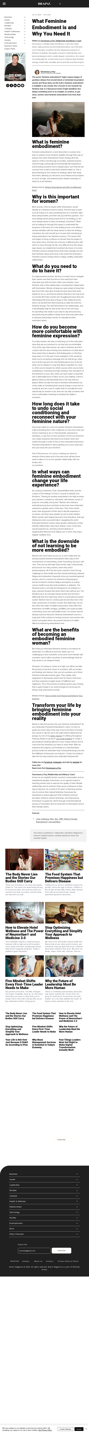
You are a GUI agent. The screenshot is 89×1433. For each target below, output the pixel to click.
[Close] (86, 1429)
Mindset (7, 26)
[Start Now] (24, 887)
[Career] (25, 20)
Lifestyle (8, 29)
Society (7, 40)
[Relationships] (25, 34)
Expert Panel (9, 49)
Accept (78, 1429)
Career (7, 20)
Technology (9, 37)
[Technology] (25, 37)
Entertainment (10, 43)
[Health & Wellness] (25, 31)
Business (8, 17)
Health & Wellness (12, 31)
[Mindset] (25, 25)
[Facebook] (11, 85)
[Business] (25, 17)
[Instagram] (7, 85)
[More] (77, 1117)
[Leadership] (25, 22)
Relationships (10, 34)
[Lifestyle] (25, 28)
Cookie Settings (65, 1429)
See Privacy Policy (45, 1430)
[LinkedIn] (15, 85)
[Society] (25, 40)
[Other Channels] (77, 1123)
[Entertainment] (25, 43)
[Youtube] (19, 85)
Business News (10, 46)
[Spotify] (22, 85)
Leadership (9, 23)
